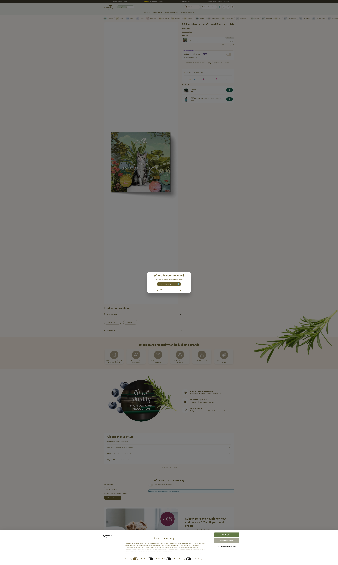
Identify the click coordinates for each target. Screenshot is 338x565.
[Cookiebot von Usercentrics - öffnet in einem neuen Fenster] (108, 536)
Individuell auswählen (227, 540)
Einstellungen (199, 559)
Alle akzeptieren (227, 535)
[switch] (150, 558)
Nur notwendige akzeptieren (227, 546)
